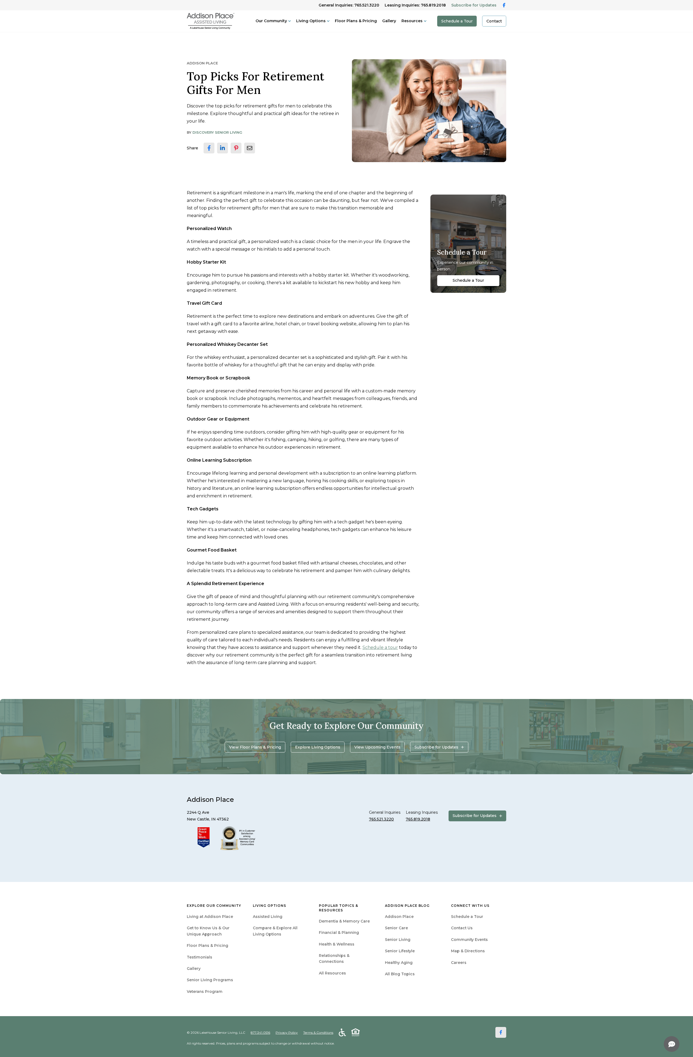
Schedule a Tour (457, 21)
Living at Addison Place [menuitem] (210, 916)
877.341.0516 (260, 1032)
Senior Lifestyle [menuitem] (400, 950)
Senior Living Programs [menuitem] (210, 979)
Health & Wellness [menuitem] (336, 944)
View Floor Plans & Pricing (255, 747)
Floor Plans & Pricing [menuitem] (207, 945)
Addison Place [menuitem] (399, 916)
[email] (249, 148)
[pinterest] (236, 148)
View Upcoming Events (377, 747)
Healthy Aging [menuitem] (399, 962)
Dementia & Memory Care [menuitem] (344, 921)
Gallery (389, 20)
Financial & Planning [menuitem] (339, 932)
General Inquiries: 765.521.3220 (349, 5)
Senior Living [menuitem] (397, 939)
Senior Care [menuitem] (396, 927)
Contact (494, 21)
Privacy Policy (287, 1032)
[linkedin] (222, 148)
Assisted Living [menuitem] (267, 916)
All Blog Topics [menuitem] (400, 973)
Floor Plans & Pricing (356, 20)
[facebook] (209, 148)
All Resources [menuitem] (332, 973)
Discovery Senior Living (217, 132)
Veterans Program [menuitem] (205, 991)
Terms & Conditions (318, 1032)
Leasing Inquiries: (415, 5)
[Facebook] (500, 1032)
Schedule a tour (380, 647)
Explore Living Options (317, 747)
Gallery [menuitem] (194, 968)
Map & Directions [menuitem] (468, 950)
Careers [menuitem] (458, 962)
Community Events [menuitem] (469, 939)
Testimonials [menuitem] (199, 957)
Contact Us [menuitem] (462, 927)
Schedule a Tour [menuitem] (467, 916)
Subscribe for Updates (473, 5)
